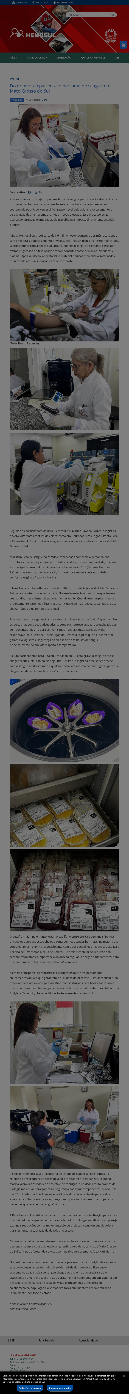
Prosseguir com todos (60, 1388)
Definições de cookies (30, 1388)
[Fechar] (124, 1376)
